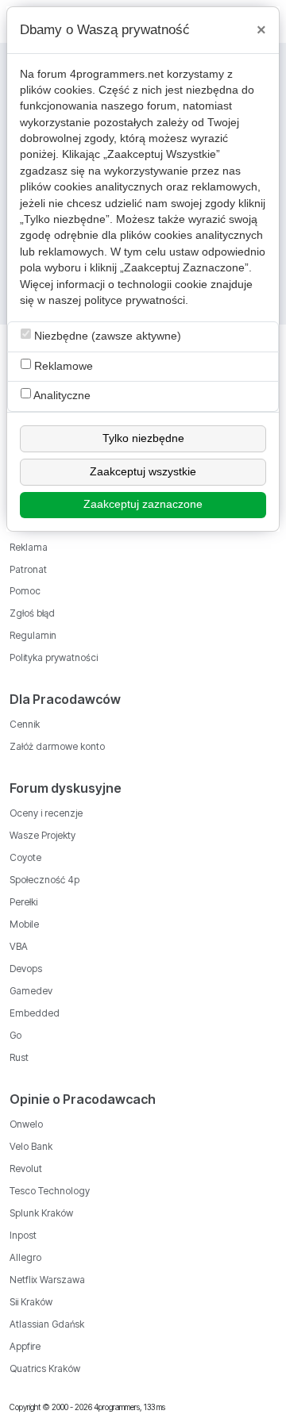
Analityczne (61, 396)
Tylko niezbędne (143, 438)
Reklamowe (62, 366)
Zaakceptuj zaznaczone (143, 504)
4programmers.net (117, 74)
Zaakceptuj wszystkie (143, 472)
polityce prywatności (134, 300)
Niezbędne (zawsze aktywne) (106, 336)
